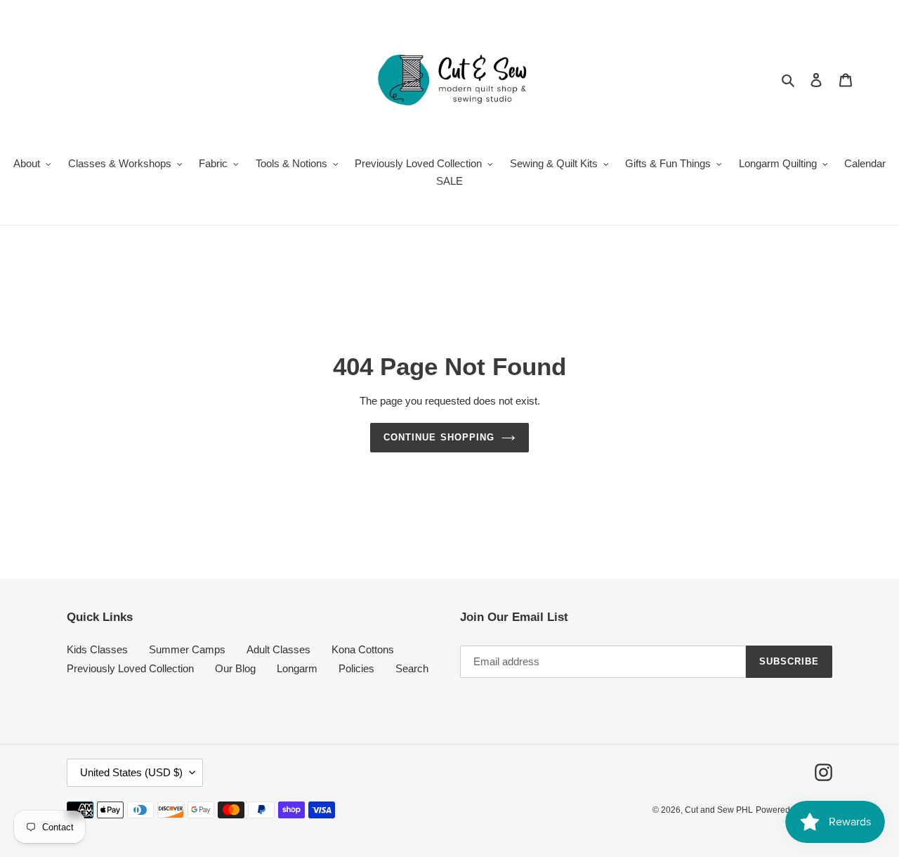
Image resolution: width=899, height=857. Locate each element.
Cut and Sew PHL (719, 810)
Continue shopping (438, 437)
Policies (356, 668)
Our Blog (235, 668)
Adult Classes (278, 649)
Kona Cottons (363, 649)
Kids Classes (97, 649)
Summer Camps (187, 649)
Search (411, 668)
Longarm (297, 668)
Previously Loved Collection (130, 668)
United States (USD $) (131, 772)
